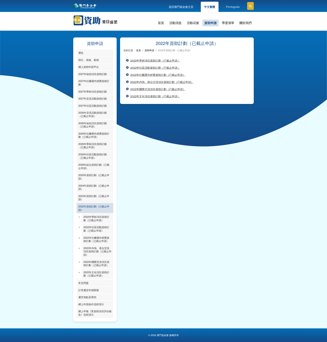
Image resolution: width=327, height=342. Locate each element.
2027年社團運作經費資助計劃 (93, 82)
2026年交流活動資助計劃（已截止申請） (92, 114)
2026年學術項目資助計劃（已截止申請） (92, 145)
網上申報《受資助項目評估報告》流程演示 (95, 312)
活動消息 (175, 23)
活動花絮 (193, 23)
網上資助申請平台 (88, 67)
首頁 (161, 23)
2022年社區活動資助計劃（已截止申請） (96, 228)
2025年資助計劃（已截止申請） (93, 176)
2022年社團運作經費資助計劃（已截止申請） (96, 239)
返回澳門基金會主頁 (181, 7)
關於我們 (245, 23)
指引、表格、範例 (88, 60)
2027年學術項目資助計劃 (92, 91)
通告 (80, 52)
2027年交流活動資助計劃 (92, 98)
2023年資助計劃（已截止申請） (93, 197)
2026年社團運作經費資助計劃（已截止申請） (93, 135)
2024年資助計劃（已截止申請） (93, 187)
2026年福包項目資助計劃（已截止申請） (92, 124)
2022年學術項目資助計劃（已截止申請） (96, 218)
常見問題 (83, 283)
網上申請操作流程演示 (91, 304)
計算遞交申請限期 (88, 290)
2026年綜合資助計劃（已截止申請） (93, 166)
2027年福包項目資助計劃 (92, 74)
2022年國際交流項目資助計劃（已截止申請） (96, 263)
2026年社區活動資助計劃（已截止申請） (92, 155)
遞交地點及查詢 (87, 297)
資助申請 (210, 23)
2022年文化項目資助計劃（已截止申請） (96, 273)
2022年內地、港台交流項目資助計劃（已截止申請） (97, 251)
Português (233, 7)
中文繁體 (209, 7)
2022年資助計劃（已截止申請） (93, 208)
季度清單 (228, 23)
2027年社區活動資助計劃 (92, 105)
